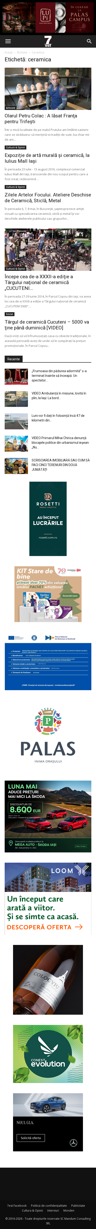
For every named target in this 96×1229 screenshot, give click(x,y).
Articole (10, 107)
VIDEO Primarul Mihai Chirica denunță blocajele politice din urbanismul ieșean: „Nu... (60, 442)
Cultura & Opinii (32, 1210)
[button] (7, 41)
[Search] (89, 41)
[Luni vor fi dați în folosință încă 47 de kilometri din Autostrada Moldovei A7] (16, 421)
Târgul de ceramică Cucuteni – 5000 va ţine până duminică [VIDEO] (47, 325)
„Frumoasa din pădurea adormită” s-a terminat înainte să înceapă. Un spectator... (59, 375)
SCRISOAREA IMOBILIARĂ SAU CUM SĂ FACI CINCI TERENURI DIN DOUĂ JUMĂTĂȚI (61, 464)
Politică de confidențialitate (49, 1206)
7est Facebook (17, 1206)
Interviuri (53, 1210)
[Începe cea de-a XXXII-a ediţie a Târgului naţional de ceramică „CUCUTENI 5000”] (48, 250)
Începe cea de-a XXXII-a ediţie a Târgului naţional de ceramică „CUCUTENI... (39, 282)
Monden (68, 1210)
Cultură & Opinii (15, 147)
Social (9, 314)
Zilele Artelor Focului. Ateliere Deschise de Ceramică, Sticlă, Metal (48, 197)
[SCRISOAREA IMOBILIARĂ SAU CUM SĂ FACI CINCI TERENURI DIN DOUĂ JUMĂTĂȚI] (16, 466)
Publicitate (78, 1206)
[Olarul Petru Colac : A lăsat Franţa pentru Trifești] (48, 89)
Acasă (9, 52)
